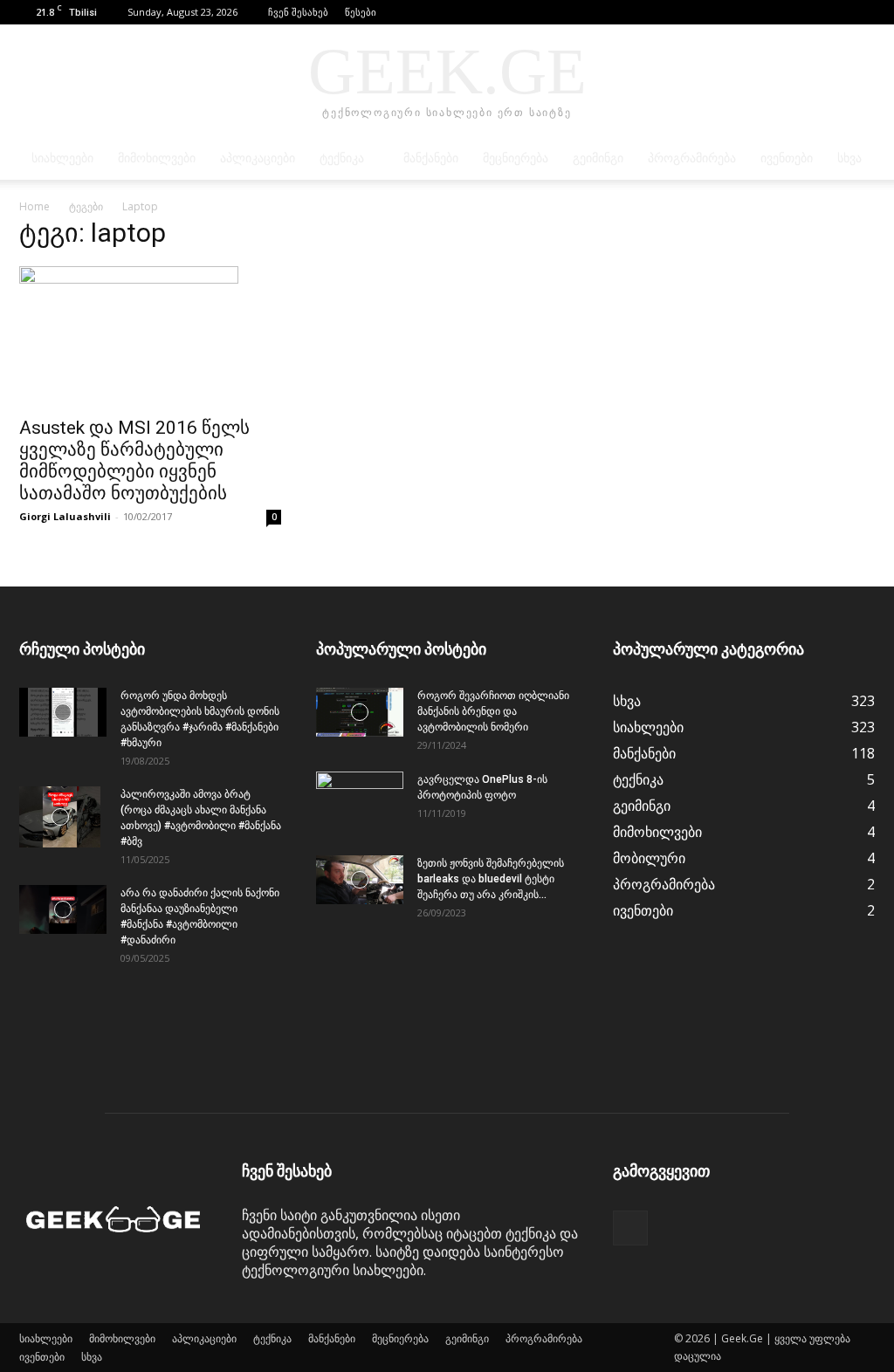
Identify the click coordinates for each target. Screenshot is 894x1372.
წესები (360, 11)
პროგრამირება (692, 158)
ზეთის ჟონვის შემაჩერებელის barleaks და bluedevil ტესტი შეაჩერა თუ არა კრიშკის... (490, 879)
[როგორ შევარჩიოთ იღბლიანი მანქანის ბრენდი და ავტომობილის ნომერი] (359, 712)
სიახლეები (62, 158)
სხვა (849, 158)
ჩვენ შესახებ (298, 11)
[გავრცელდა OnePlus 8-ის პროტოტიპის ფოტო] (359, 802)
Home (34, 206)
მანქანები (430, 158)
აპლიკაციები (257, 158)
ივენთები (786, 158)
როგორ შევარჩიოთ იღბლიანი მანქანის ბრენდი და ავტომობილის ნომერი (493, 711)
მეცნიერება (515, 158)
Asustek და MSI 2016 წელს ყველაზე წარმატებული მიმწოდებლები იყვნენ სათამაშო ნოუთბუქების (134, 460)
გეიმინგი (598, 158)
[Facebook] (862, 12)
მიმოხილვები (157, 158)
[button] (835, 11)
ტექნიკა (342, 158)
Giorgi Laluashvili (65, 516)
